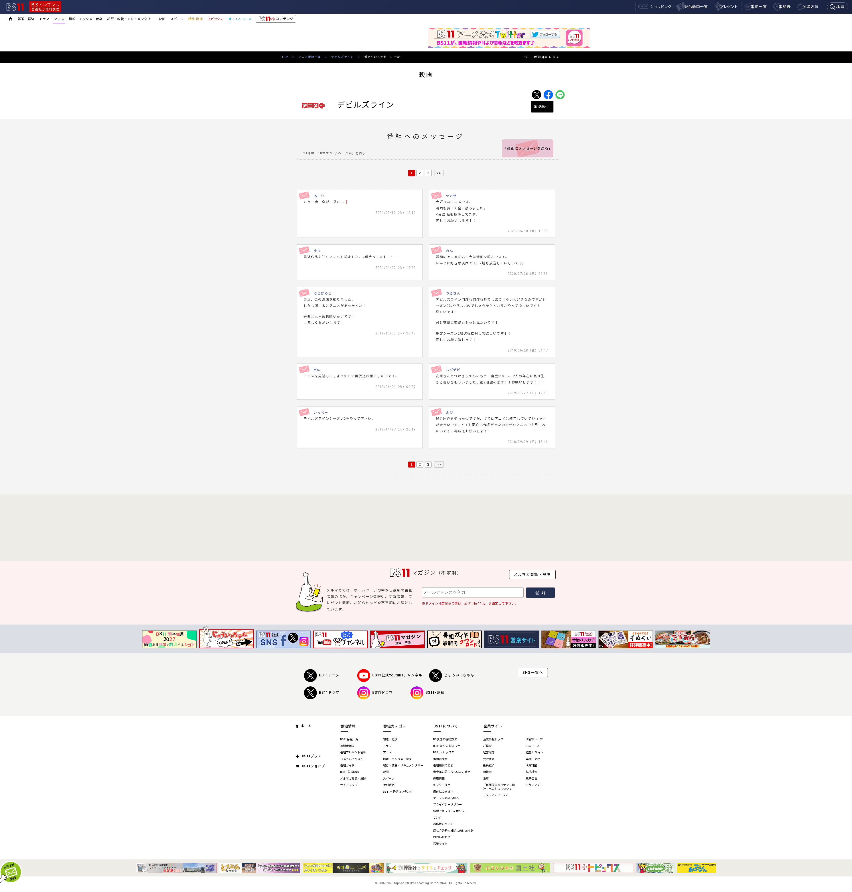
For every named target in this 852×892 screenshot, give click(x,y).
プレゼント (729, 7)
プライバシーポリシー (447, 804)
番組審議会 (440, 759)
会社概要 (489, 759)
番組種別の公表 (443, 765)
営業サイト (440, 843)
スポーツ (176, 19)
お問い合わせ (441, 837)
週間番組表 (347, 746)
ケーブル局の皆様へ (446, 798)
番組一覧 (759, 7)
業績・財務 (533, 759)
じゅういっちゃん (459, 675)
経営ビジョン (534, 752)
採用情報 (439, 778)
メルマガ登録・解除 (532, 574)
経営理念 (489, 752)
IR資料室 (531, 765)
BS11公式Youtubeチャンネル (397, 675)
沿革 (486, 778)
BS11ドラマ (329, 692)
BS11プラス (311, 756)
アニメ (59, 19)
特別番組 (195, 19)
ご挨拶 (487, 746)
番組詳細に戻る (547, 57)
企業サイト (492, 726)
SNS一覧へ (533, 672)
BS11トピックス (443, 752)
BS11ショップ (313, 766)
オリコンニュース (240, 19)
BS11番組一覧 (349, 739)
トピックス (215, 19)
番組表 (785, 7)
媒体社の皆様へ (443, 791)
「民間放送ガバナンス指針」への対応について (499, 786)
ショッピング (660, 7)
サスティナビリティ (496, 795)
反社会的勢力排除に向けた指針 (453, 830)
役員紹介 (489, 765)
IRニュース (533, 746)
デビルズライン (342, 57)
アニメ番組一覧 (309, 57)
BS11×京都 (435, 692)
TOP (285, 57)
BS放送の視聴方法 (445, 739)
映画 (162, 19)
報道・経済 (26, 19)
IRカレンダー (534, 785)
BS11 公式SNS (349, 772)
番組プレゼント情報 (353, 752)
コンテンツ (275, 20)
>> (439, 173)
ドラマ (44, 19)
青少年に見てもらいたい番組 (451, 772)
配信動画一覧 (696, 7)
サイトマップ (348, 785)
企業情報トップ (493, 739)
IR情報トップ (534, 739)
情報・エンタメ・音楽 (85, 19)
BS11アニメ (329, 675)
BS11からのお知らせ (446, 746)
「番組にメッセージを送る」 (527, 148)
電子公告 (531, 778)
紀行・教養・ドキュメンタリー (130, 19)
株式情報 (531, 772)
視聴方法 (810, 7)
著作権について (443, 824)
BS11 (15, 7)
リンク (437, 817)
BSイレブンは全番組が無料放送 (45, 6)
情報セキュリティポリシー (450, 811)
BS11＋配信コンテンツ (398, 791)
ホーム (306, 726)
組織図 (487, 772)
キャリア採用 (441, 785)
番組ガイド (347, 765)
